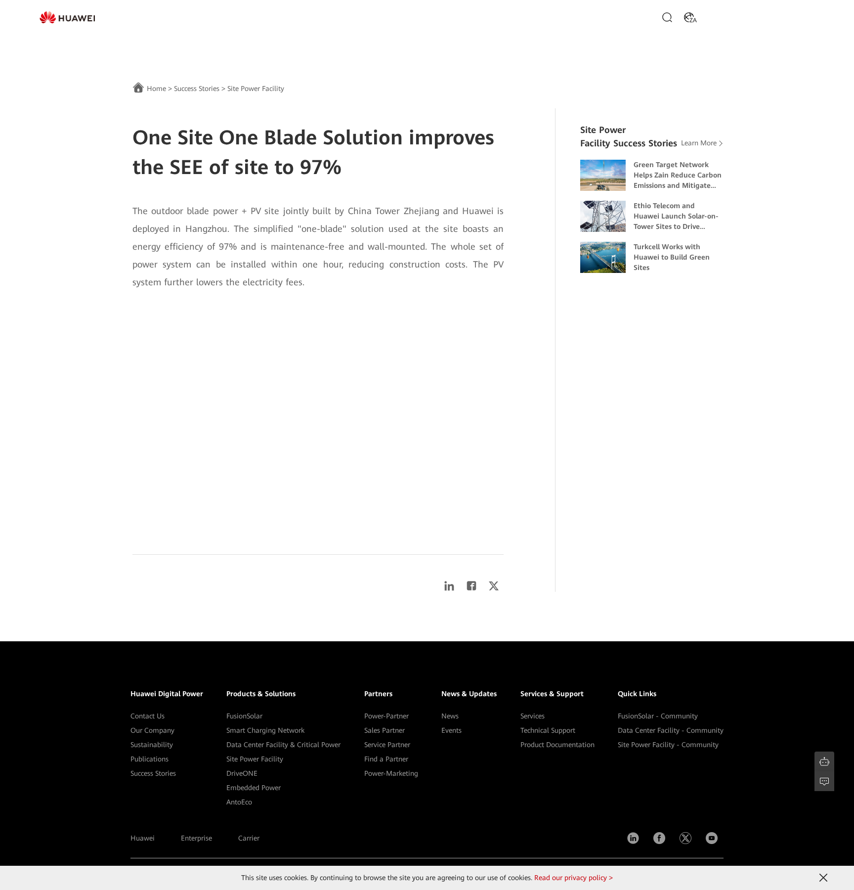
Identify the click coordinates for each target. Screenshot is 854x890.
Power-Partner (386, 716)
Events (451, 730)
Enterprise (196, 838)
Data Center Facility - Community (671, 730)
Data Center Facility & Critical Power (283, 745)
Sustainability (151, 745)
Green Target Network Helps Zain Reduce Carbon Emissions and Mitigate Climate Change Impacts (678, 176)
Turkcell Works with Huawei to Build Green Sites (672, 257)
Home (156, 88)
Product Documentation (557, 745)
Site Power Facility (254, 759)
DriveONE (241, 773)
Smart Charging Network (265, 730)
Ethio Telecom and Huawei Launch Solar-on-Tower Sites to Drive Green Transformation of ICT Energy (676, 217)
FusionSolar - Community (658, 716)
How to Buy (727, 17)
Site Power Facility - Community (668, 745)
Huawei (142, 838)
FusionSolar (244, 716)
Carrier (248, 838)
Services (532, 716)
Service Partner (387, 745)
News (450, 716)
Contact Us (147, 716)
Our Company (152, 730)
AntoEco (239, 802)
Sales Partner (384, 730)
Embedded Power (253, 788)
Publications (149, 759)
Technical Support (547, 730)
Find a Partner (386, 759)
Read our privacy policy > (573, 878)
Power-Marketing (391, 773)
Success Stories (196, 88)
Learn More (699, 143)
